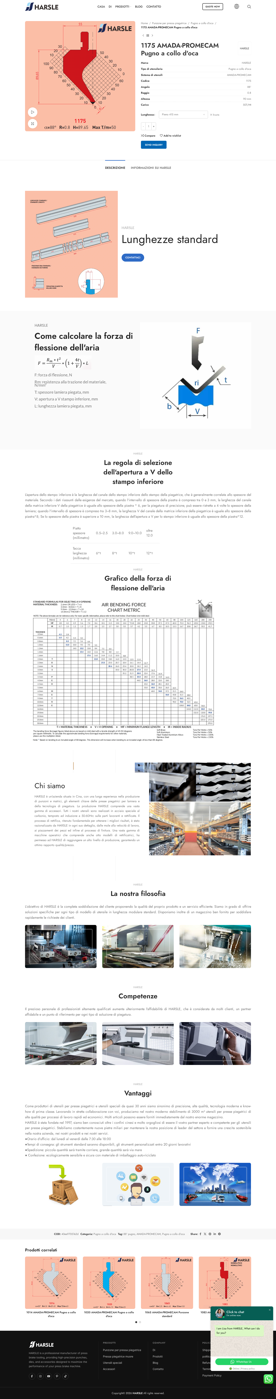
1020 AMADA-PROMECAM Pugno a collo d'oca (109, 1314)
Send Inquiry (154, 145)
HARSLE (244, 48)
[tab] (115, 166)
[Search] (249, 6)
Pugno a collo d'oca (202, 23)
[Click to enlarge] (32, 123)
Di (154, 1350)
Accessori (109, 1369)
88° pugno (129, 1234)
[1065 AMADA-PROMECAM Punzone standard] (167, 1283)
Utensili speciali (112, 1362)
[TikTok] (65, 1376)
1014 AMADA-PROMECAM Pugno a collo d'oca (51, 1314)
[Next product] (152, 35)
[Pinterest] (57, 1376)
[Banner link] (61, 946)
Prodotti (158, 1356)
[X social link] (205, 1234)
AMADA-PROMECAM (149, 1234)
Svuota (216, 114)
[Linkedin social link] (214, 1234)
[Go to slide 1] (136, 1322)
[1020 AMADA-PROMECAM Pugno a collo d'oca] (109, 1283)
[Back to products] (147, 35)
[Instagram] (40, 1376)
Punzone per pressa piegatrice (169, 23)
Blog (155, 1362)
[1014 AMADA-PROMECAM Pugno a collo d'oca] (51, 1283)
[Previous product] (143, 35)
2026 (134, 1393)
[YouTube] (49, 1376)
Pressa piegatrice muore (118, 1356)
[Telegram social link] (219, 1234)
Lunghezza (147, 114)
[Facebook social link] (200, 1234)
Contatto (158, 1369)
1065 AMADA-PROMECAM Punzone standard (167, 1314)
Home (144, 23)
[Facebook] (32, 1376)
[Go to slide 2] (140, 1322)
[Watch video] (32, 112)
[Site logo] (41, 6)
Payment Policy (212, 1375)
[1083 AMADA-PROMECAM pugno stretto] (225, 1283)
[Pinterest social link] (210, 1234)
